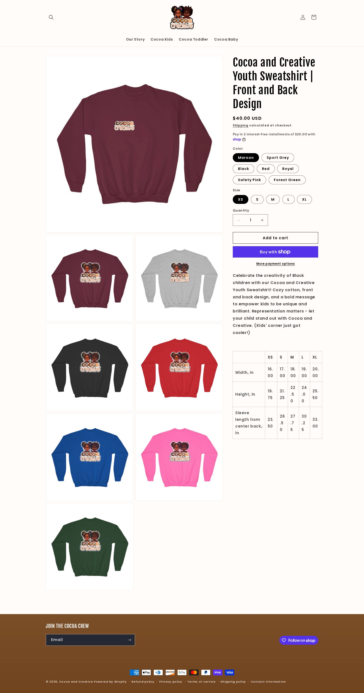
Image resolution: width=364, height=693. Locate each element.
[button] (51, 17)
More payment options (275, 264)
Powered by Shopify (110, 682)
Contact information (268, 682)
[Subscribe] (129, 640)
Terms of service (201, 682)
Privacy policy (170, 682)
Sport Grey (278, 157)
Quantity (241, 210)
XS (240, 199)
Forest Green (287, 179)
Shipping (240, 125)
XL (304, 199)
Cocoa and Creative (76, 682)
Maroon (246, 157)
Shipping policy (233, 682)
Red (266, 168)
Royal (288, 168)
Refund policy (142, 682)
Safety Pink (249, 179)
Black (243, 168)
